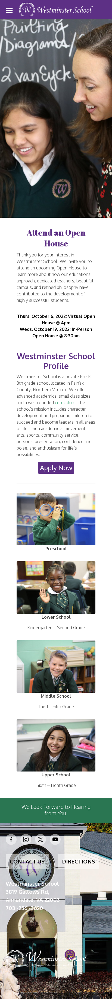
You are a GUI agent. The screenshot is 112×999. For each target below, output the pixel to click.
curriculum (65, 402)
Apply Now (56, 467)
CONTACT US (27, 861)
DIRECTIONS (78, 861)
